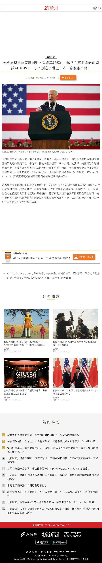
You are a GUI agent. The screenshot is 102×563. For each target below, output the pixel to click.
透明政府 (66, 277)
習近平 (18, 277)
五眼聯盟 (78, 273)
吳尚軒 (7, 349)
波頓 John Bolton (48, 277)
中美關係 (51, 273)
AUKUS (20, 273)
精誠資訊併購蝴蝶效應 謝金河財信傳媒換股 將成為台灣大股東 (43, 434)
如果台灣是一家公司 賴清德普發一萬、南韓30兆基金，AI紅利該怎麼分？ (48, 468)
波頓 (33, 277)
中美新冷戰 (64, 273)
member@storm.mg (58, 555)
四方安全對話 (92, 273)
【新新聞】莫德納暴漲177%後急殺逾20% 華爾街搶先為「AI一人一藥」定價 (50, 502)
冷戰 (26, 277)
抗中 (29, 273)
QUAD (10, 273)
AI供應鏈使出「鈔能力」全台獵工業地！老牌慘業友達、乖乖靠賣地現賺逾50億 (51, 441)
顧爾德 (56, 397)
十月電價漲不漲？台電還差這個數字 (27, 485)
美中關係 (39, 273)
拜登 (9, 277)
